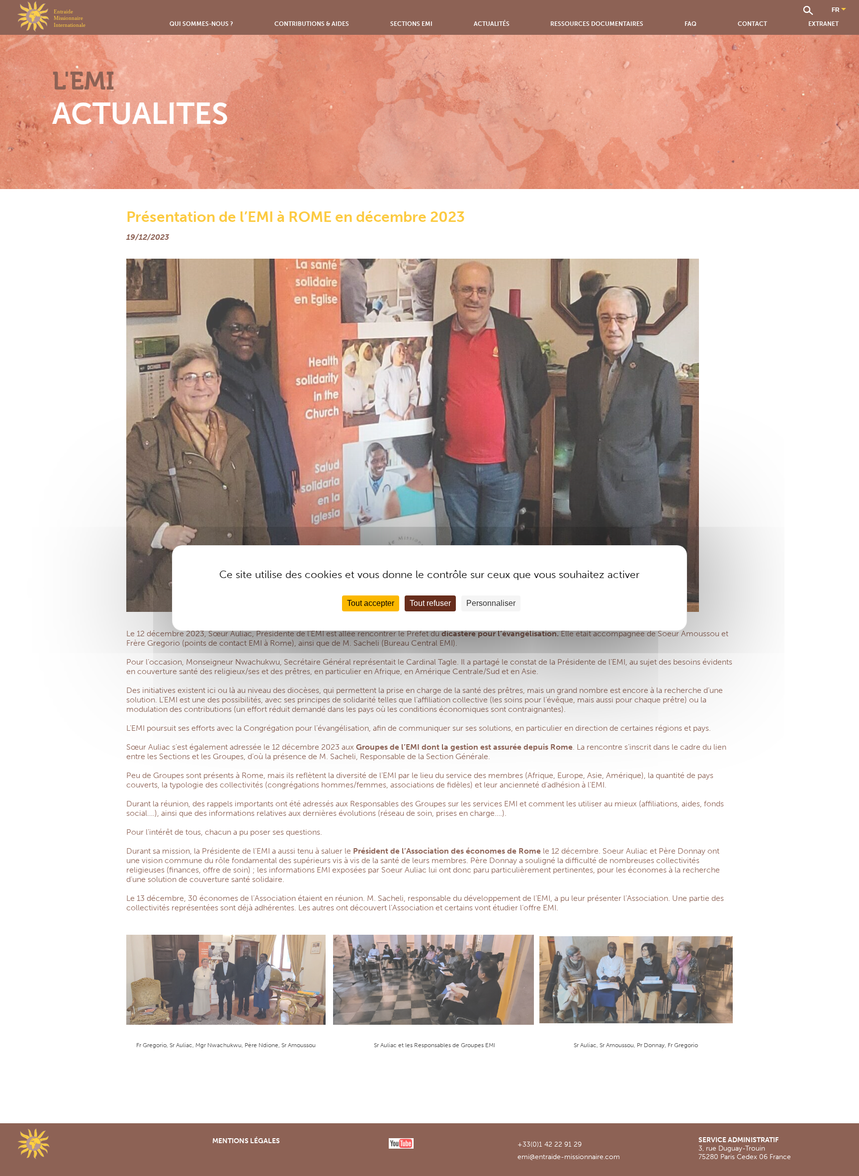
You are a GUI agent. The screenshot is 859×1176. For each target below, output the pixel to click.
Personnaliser (490, 603)
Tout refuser (430, 603)
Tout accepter (370, 603)
